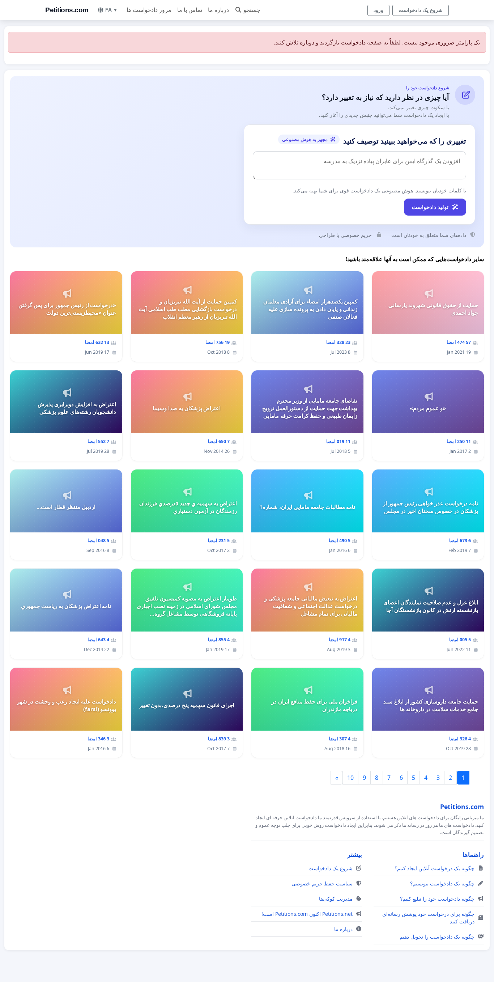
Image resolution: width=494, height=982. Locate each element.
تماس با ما (189, 10)
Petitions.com (67, 10)
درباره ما (218, 10)
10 (350, 778)
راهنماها (473, 854)
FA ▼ (111, 10)
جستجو (251, 10)
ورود (378, 10)
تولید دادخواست (430, 207)
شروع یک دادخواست (421, 10)
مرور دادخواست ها (149, 10)
